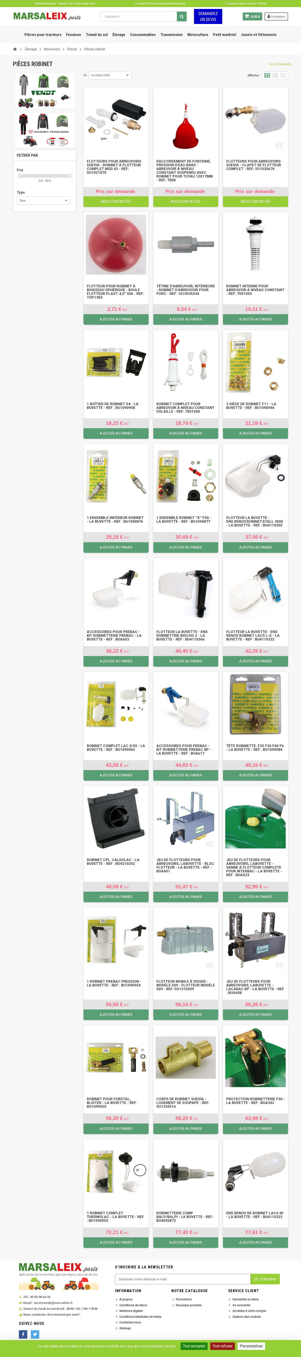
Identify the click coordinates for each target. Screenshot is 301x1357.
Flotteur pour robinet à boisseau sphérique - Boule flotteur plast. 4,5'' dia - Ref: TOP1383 (115, 292)
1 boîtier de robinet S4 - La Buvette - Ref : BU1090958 (113, 406)
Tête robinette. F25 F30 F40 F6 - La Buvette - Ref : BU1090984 (255, 748)
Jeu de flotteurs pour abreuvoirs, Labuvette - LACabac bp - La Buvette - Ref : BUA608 (255, 987)
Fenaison (73, 34)
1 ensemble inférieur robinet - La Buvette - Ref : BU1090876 (115, 520)
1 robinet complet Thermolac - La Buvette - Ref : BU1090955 (115, 1217)
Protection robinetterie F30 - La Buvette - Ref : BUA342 (255, 1101)
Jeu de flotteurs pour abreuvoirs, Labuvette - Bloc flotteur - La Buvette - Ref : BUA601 (185, 865)
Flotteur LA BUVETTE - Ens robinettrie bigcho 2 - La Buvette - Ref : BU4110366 (182, 635)
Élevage (118, 34)
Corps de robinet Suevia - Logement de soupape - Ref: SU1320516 (183, 1103)
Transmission (171, 34)
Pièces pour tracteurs (42, 34)
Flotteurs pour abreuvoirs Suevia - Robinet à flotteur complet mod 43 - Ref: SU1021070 (114, 167)
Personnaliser (251, 1346)
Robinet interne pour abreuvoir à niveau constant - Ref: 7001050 (255, 290)
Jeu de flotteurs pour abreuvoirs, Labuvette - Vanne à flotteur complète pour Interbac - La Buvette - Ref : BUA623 (254, 867)
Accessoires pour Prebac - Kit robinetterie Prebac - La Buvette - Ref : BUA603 (114, 635)
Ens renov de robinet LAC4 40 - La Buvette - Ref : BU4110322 (254, 1215)
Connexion (277, 16)
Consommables (143, 34)
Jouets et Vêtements (259, 34)
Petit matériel (224, 34)
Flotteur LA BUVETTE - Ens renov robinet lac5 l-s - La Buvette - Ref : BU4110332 (253, 635)
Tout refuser (223, 1346)
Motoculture (197, 34)
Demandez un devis (208, 16)
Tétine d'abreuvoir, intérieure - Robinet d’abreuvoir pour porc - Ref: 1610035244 (185, 290)
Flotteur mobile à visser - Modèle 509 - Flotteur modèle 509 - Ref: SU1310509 (185, 985)
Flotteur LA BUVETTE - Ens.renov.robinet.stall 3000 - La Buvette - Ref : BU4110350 (254, 521)
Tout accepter (194, 1346)
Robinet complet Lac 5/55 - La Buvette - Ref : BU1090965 (116, 748)
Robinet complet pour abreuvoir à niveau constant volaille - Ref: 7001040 (185, 408)
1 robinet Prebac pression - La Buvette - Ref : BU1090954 (114, 983)
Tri (85, 75)
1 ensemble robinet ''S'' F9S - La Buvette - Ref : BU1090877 (183, 520)
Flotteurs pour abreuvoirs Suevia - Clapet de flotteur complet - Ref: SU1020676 (253, 165)
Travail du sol (97, 34)
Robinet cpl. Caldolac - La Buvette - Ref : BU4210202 (113, 862)
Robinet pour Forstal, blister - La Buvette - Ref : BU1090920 (112, 1103)
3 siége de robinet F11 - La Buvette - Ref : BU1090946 (251, 406)
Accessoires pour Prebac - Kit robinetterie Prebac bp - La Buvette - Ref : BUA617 (183, 750)
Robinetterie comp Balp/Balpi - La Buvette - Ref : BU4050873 (185, 1217)
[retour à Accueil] (15, 49)
